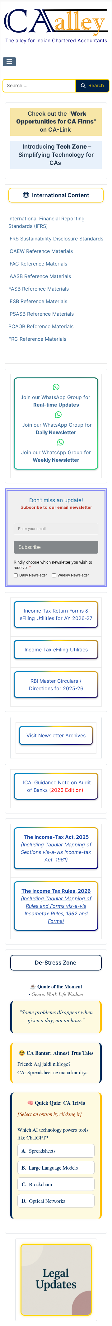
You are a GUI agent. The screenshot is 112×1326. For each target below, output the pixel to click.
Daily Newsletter (33, 575)
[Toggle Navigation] (9, 61)
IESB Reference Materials (37, 301)
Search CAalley (20, 75)
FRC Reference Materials (37, 339)
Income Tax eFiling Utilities (56, 649)
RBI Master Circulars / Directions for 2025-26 (56, 685)
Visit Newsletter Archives (56, 735)
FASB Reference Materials (38, 289)
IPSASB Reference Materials (41, 314)
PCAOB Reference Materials (40, 326)
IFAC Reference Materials (37, 263)
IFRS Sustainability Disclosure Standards (55, 238)
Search (96, 85)
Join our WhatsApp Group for (56, 401)
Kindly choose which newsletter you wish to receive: (53, 565)
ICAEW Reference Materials (40, 251)
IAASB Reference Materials (39, 276)
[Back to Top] (101, 1314)
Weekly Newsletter (73, 575)
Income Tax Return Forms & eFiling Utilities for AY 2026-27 (56, 614)
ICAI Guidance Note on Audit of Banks (56, 786)
